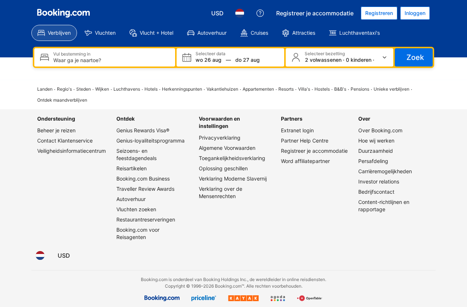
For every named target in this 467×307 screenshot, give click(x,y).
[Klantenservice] (260, 13)
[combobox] (111, 60)
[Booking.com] (63, 13)
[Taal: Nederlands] (239, 13)
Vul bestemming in (71, 54)
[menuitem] (54, 33)
